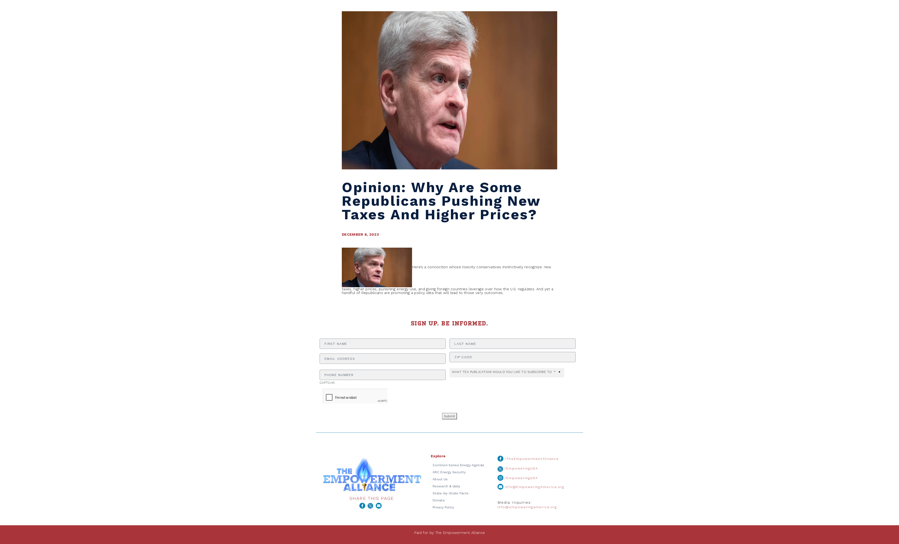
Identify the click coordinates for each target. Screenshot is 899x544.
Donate (439, 500)
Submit (449, 416)
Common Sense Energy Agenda (458, 465)
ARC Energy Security (449, 472)
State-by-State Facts (450, 493)
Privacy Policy (443, 507)
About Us (440, 479)
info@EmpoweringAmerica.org (533, 487)
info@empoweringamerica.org (527, 507)
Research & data (446, 486)
